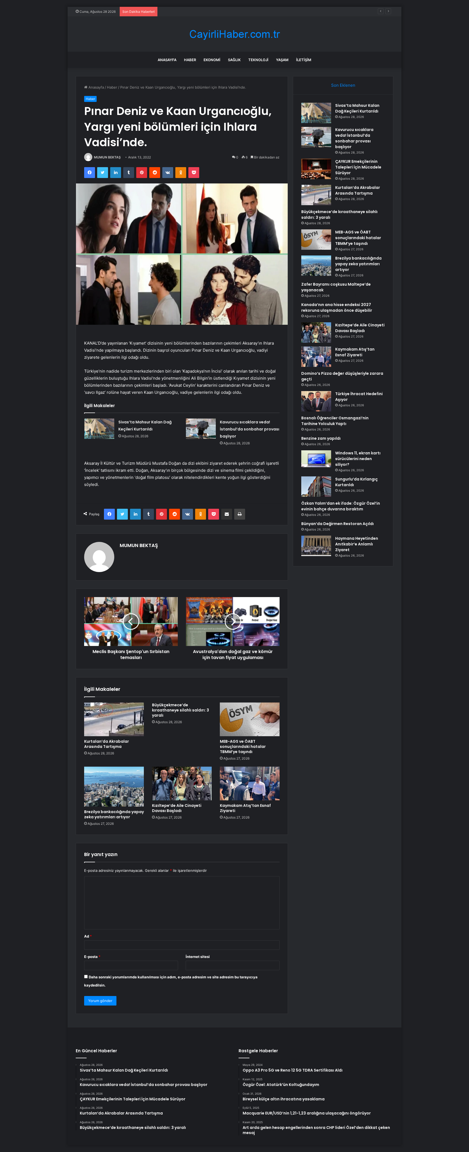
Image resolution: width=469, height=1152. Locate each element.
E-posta (92, 956)
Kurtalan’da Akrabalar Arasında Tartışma (106, 744)
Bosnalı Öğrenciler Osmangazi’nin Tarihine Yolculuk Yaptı (335, 420)
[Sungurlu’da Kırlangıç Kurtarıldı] (316, 486)
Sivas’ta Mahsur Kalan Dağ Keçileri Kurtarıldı (357, 108)
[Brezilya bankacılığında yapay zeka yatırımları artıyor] (114, 787)
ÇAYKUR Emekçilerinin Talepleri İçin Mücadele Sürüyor (206, 11)
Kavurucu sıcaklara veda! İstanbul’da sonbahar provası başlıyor (249, 429)
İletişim (303, 60)
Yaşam (282, 60)
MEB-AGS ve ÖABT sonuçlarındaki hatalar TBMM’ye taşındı (243, 746)
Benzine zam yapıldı (321, 438)
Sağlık (234, 60)
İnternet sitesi (198, 956)
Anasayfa (167, 60)
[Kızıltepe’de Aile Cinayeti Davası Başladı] (182, 783)
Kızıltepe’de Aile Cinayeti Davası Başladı (176, 808)
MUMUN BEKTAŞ (107, 157)
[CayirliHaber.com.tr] (234, 34)
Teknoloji (258, 60)
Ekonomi (212, 60)
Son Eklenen (343, 85)
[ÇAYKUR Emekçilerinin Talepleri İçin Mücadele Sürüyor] (316, 169)
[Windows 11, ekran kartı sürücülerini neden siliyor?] (316, 458)
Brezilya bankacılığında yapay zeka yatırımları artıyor (114, 814)
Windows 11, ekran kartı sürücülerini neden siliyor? (358, 458)
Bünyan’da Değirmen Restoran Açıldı (337, 523)
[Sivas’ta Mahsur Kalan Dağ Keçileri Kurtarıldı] (99, 429)
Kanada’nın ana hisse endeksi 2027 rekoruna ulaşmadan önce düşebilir (336, 307)
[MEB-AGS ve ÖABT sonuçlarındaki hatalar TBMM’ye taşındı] (250, 719)
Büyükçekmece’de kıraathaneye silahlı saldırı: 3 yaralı (180, 710)
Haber (190, 60)
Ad (88, 936)
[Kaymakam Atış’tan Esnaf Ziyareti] (250, 783)
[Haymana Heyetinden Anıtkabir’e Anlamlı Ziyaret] (316, 546)
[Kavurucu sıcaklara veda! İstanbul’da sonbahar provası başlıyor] (201, 429)
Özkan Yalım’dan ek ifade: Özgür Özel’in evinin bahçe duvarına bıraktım (340, 506)
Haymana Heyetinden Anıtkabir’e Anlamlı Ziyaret (356, 544)
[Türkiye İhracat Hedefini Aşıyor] (316, 401)
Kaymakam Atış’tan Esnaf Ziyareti (245, 808)
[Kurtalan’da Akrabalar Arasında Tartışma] (114, 719)
